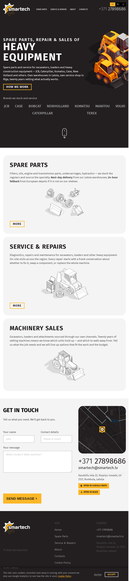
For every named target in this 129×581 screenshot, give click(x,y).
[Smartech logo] (16, 9)
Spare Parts (41, 9)
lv (123, 4)
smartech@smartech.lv (98, 468)
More (17, 224)
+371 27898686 (104, 529)
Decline (98, 574)
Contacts (83, 9)
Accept (111, 574)
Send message (20, 499)
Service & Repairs (58, 9)
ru (118, 4)
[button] (102, 430)
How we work (17, 87)
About (73, 9)
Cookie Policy (63, 562)
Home (58, 529)
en (113, 4)
